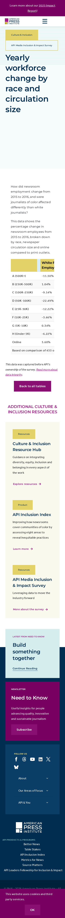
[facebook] (16, 759)
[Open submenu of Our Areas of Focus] (47, 790)
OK (32, 910)
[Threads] (24, 759)
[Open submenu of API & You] (47, 802)
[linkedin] (40, 759)
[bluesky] (16, 767)
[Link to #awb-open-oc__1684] (45, 21)
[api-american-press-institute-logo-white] (29, 823)
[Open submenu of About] (47, 778)
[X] (48, 759)
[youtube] (32, 759)
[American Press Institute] (12, 18)
